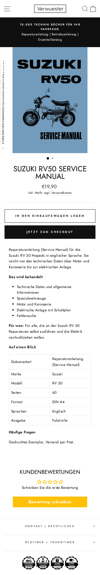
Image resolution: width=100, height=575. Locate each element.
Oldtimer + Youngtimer (50, 542)
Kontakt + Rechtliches (49, 526)
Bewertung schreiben (50, 502)
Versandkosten (61, 193)
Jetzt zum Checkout (50, 232)
